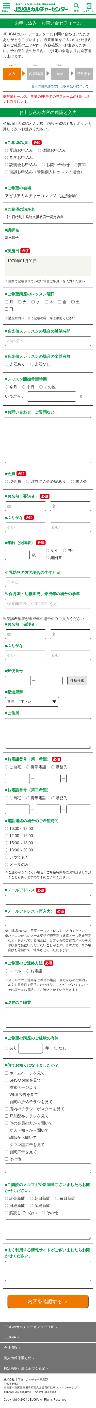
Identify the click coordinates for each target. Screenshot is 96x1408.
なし (62, 1048)
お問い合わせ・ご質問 (66, 165)
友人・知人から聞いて (29, 1130)
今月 (13, 387)
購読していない (23, 1213)
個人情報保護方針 (17, 1358)
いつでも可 (19, 857)
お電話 (36, 971)
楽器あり (17, 364)
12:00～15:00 (21, 836)
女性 (54, 550)
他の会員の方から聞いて (31, 1123)
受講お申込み (21, 150)
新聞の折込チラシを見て (31, 1102)
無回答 (56, 558)
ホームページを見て (27, 1073)
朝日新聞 (42, 1198)
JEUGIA (10, 1337)
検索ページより (23, 1087)
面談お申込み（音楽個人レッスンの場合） (46, 172)
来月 (30, 387)
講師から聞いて (23, 1137)
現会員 (15, 481)
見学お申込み (21, 157)
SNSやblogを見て (25, 1080)
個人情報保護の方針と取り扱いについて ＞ (62, 86)
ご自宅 (15, 767)
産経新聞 (42, 1205)
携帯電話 (38, 767)
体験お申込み (54, 150)
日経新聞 (17, 1205)
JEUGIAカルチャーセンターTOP (29, 1327)
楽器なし (42, 364)
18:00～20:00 (21, 850)
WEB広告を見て (23, 1094)
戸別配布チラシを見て (29, 1116)
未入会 (81, 481)
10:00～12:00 (21, 828)
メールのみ (19, 864)
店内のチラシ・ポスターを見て (36, 1109)
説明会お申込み (23, 165)
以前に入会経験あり (48, 481)
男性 (71, 550)
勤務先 (61, 767)
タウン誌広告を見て (27, 1145)
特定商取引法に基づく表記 (24, 1368)
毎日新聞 (67, 1198)
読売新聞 (17, 1198)
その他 (50, 387)
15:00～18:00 (21, 843)
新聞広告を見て (23, 1152)
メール (15, 971)
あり (13, 1048)
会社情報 (10, 1348)
